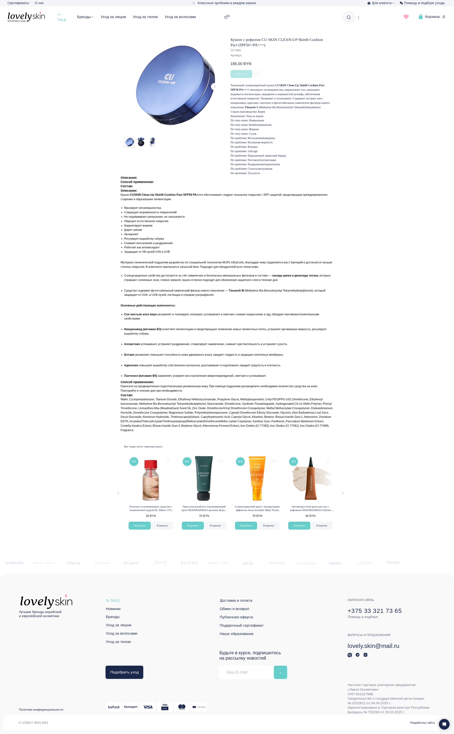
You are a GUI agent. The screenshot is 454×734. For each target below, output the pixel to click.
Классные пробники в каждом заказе (227, 3)
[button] (227, 17)
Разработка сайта (422, 722)
